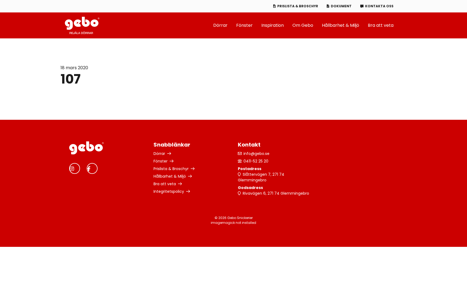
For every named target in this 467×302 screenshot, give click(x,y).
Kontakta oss (379, 6)
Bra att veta (380, 25)
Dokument (341, 6)
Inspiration (272, 25)
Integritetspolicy (169, 191)
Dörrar (220, 25)
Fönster (244, 25)
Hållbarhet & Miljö (340, 25)
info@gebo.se (256, 153)
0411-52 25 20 (255, 161)
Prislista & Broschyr (297, 6)
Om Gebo (302, 25)
